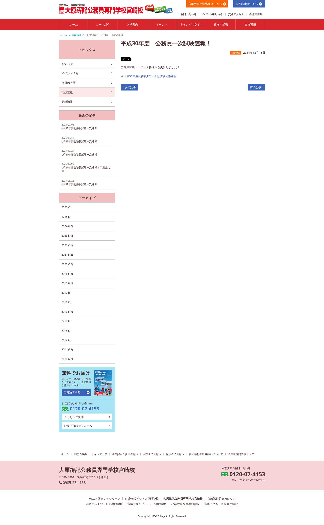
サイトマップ (99, 454)
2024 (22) (67, 226)
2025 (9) (66, 216)
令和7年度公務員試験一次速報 (79, 139)
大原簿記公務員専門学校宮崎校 (183, 498)
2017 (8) (66, 292)
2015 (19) (67, 311)
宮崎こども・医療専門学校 (221, 504)
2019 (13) (67, 273)
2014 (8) (66, 321)
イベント (161, 24)
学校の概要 (80, 454)
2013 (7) (66, 330)
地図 (103, 477)
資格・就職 (221, 24)
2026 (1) (66, 207)
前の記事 (255, 87)
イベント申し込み (212, 14)
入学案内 (132, 24)
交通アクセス (236, 14)
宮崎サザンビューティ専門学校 (147, 504)
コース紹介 (103, 24)
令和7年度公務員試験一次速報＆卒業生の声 (86, 167)
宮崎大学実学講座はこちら (205, 4)
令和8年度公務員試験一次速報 (79, 126)
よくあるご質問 (74, 417)
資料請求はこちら (247, 4)
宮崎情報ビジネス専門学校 (142, 498)
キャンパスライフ (191, 24)
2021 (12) (67, 254)
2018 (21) (67, 283)
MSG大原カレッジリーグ (104, 498)
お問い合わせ (188, 14)
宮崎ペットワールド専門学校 (104, 504)
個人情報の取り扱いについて (206, 454)
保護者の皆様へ (175, 454)
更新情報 (67, 101)
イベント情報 (70, 73)
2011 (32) (67, 349)
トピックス (87, 49)
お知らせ (67, 64)
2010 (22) (67, 359)
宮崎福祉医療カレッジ (221, 498)
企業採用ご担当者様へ (125, 454)
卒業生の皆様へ (152, 454)
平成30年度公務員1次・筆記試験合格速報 (150, 76)
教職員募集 (255, 14)
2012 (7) (66, 340)
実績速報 (77, 35)
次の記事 (130, 87)
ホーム (73, 24)
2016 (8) (66, 302)
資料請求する (72, 392)
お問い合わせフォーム (78, 426)
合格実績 (250, 24)
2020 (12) (67, 264)
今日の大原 (69, 83)
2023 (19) (67, 235)
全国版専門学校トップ (241, 454)
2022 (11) (67, 245)
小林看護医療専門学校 (185, 504)
